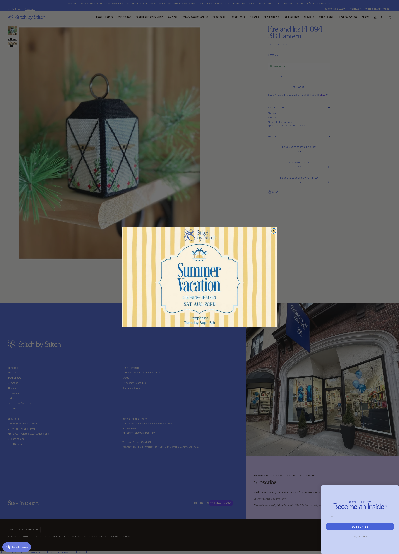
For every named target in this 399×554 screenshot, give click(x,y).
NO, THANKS (360, 537)
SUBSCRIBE (360, 526)
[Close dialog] (273, 230)
